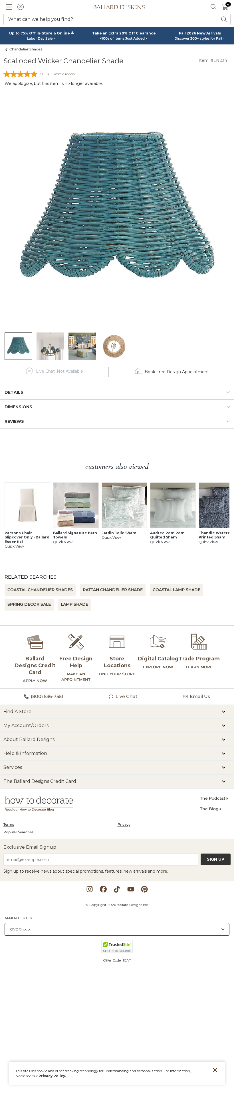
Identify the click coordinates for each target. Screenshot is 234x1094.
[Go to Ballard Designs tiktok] (117, 889)
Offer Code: (112, 960)
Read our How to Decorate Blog (29, 809)
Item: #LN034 (213, 60)
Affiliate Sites (18, 918)
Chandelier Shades (25, 49)
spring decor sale (29, 604)
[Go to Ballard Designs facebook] (103, 889)
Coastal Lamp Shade (176, 589)
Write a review (64, 74)
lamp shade (74, 604)
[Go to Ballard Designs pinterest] (144, 889)
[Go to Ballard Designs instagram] (89, 889)
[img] (117, 211)
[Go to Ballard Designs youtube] (130, 889)
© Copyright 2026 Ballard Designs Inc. (117, 905)
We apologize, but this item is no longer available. (54, 83)
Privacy (124, 824)
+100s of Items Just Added (122, 38)
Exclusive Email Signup (29, 847)
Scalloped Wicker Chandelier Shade (63, 61)
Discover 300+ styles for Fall (198, 38)
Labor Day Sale (40, 38)
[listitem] (18, 346)
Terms (8, 824)
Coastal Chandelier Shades (40, 589)
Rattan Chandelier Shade (113, 589)
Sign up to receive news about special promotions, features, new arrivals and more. (85, 871)
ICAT (127, 960)
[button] (9, 7)
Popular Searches (18, 832)
